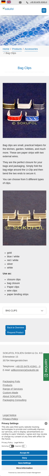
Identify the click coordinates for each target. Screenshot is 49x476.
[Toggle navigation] (44, 10)
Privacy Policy (10, 419)
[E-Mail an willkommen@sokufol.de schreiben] (20, 2)
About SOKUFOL (12, 396)
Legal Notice (9, 415)
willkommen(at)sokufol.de (25, 370)
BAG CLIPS (11, 310)
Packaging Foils (11, 381)
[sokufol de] (3, 2)
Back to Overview (15, 327)
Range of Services (13, 389)
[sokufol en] (9, 2)
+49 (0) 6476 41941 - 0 (27, 366)
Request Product (15, 332)
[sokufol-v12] (9, 9)
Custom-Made (10, 392)
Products (7, 385)
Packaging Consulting (14, 400)
